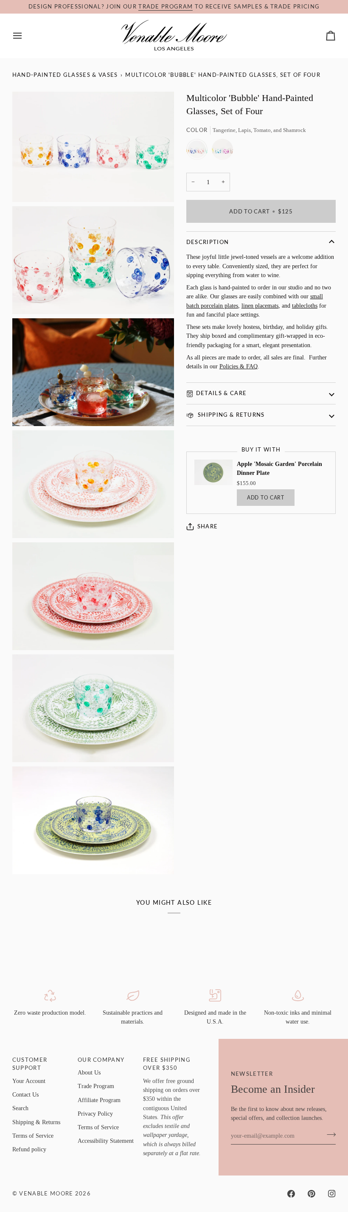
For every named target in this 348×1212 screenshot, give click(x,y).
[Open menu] (25, 36)
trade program (165, 6)
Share (207, 526)
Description (207, 241)
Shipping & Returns (230, 414)
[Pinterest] (311, 1194)
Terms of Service (32, 1135)
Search (20, 1108)
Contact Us (25, 1094)
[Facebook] (291, 1194)
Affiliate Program (99, 1100)
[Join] (329, 1135)
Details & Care (221, 393)
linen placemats (259, 305)
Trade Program (96, 1086)
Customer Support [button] (30, 1064)
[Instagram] (332, 1194)
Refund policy (29, 1149)
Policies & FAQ (238, 366)
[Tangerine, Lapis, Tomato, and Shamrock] (199, 151)
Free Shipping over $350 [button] (166, 1064)
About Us (89, 1072)
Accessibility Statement (106, 1140)
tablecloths (304, 305)
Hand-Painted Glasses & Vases (65, 74)
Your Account (28, 1080)
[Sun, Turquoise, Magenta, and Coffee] (222, 151)
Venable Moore (46, 1193)
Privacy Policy (95, 1113)
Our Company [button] (101, 1059)
